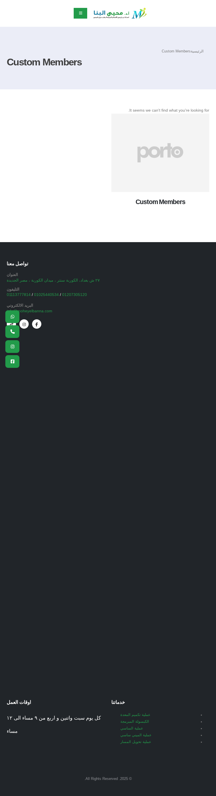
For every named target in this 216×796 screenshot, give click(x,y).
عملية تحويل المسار (135, 742)
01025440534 (46, 294)
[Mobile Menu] (80, 13)
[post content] (160, 153)
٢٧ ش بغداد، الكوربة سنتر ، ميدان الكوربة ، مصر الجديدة (53, 280)
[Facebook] (36, 324)
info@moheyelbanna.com (29, 311)
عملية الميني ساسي (136, 735)
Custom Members (160, 201)
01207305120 (74, 294)
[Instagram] (24, 324)
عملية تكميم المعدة (135, 715)
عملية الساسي (131, 728)
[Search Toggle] (9, 13)
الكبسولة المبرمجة (134, 722)
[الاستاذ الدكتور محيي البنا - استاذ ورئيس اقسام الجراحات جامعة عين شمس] (120, 13)
